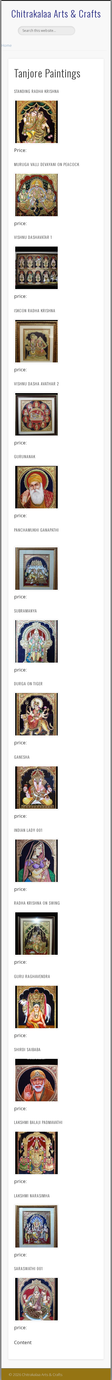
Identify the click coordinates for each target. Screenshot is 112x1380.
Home (6, 45)
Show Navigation (89, 51)
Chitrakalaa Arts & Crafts (56, 13)
